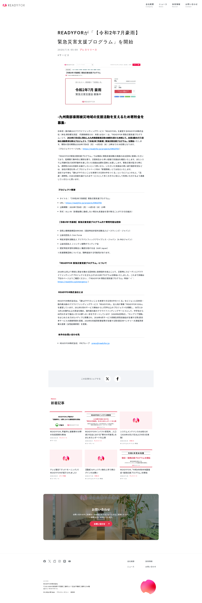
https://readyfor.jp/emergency (72, 281)
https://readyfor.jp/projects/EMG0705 (101, 148)
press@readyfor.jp (100, 343)
